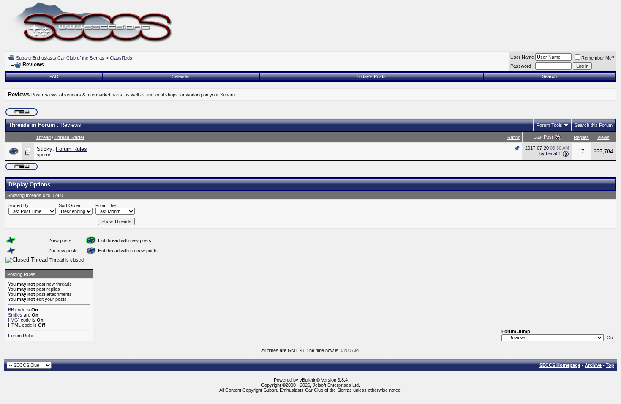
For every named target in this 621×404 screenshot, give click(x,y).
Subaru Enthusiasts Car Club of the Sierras (60, 57)
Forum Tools (549, 125)
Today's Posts (371, 76)
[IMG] (13, 319)
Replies (581, 137)
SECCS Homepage (559, 365)
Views (603, 137)
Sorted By (18, 205)
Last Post (543, 136)
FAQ (54, 76)
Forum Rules (71, 149)
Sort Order (70, 205)
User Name (522, 57)
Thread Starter (69, 137)
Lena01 (553, 153)
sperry (43, 154)
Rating (513, 137)
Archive (593, 365)
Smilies (15, 314)
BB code (16, 309)
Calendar (181, 76)
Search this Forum (594, 125)
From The (105, 205)
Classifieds (121, 57)
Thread (43, 137)
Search (549, 76)
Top (610, 365)
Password (520, 65)
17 (581, 151)
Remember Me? (597, 57)
